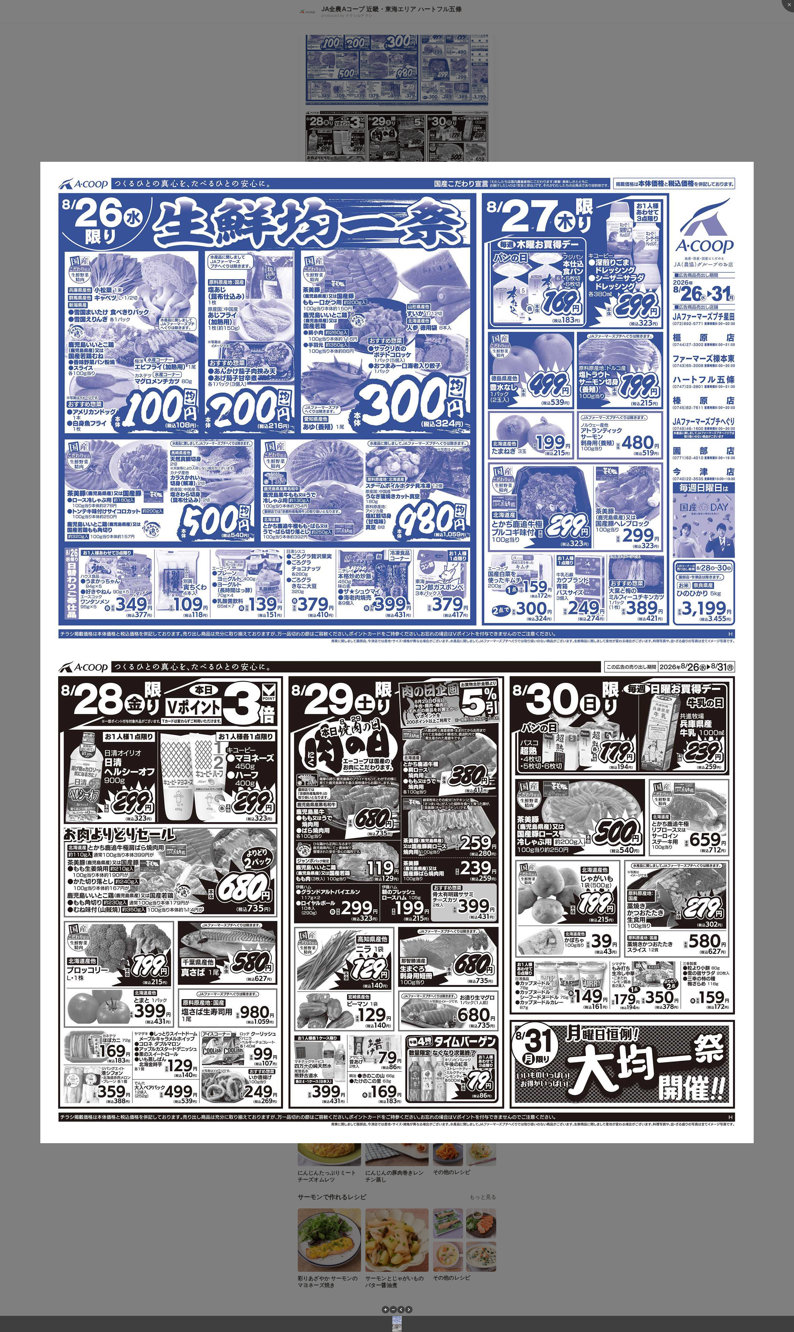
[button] (385, 1309)
